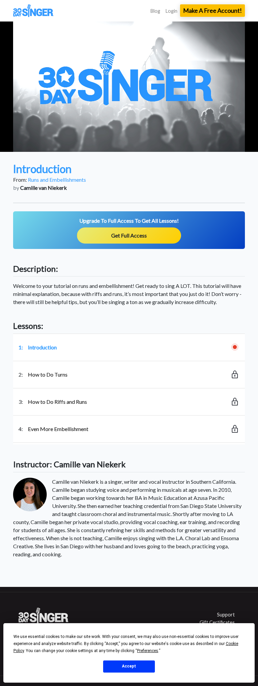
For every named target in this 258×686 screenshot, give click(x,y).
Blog (155, 11)
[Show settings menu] (224, 146)
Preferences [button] (147, 650)
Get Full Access (129, 235)
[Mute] (211, 146)
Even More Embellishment (58, 429)
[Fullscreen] (238, 146)
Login (171, 11)
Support (226, 614)
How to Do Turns (48, 374)
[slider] (122, 146)
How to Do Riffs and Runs (57, 401)
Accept (129, 666)
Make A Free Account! (212, 10)
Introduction (42, 347)
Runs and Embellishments (57, 179)
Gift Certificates (217, 622)
